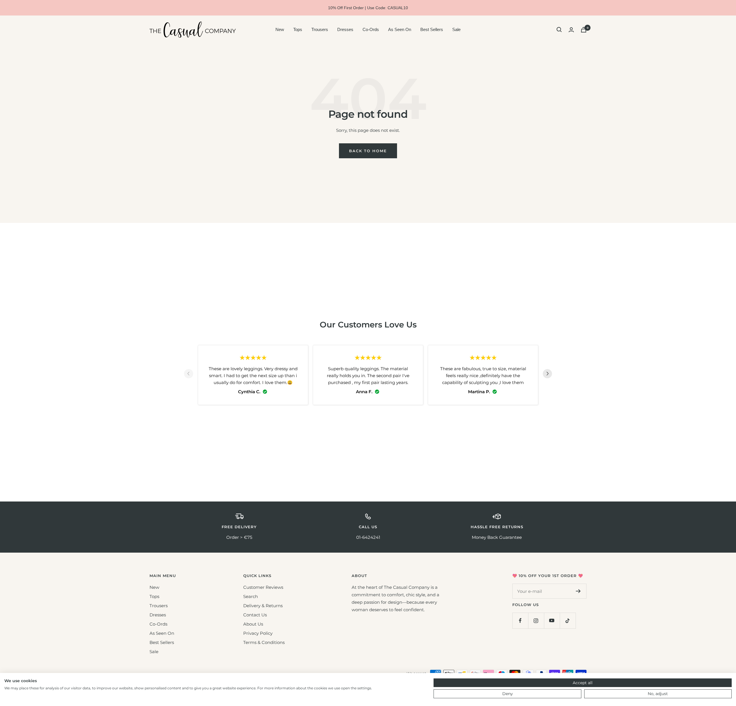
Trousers (319, 29)
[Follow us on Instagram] (536, 620)
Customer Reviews (263, 587)
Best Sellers (431, 29)
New (279, 29)
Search (250, 596)
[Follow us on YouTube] (552, 620)
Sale (456, 29)
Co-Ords (371, 29)
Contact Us (255, 615)
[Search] (559, 29)
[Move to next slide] (547, 375)
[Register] (578, 591)
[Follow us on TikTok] (568, 620)
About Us (253, 624)
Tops (297, 29)
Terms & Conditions (264, 642)
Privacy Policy (258, 633)
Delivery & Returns (263, 605)
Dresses (345, 29)
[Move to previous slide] (188, 375)
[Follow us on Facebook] (520, 620)
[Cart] (583, 29)
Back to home (368, 150)
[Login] (571, 29)
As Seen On (399, 29)
